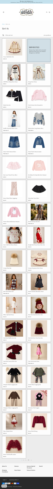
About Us (4, 466)
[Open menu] (3, 12)
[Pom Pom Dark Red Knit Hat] (39, 305)
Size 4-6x (8, 24)
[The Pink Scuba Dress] (39, 351)
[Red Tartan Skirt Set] (14, 282)
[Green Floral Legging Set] (39, 375)
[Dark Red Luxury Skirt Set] (14, 351)
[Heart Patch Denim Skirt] (14, 142)
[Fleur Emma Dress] (14, 421)
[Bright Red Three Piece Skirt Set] (39, 235)
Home (3, 24)
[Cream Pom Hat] (14, 258)
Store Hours (17, 470)
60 (28, 460)
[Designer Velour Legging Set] (14, 398)
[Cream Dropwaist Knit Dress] (39, 258)
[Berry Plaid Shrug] (39, 421)
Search (41, 466)
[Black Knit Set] (14, 95)
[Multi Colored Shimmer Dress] (39, 282)
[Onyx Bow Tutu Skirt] (39, 188)
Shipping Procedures (5, 471)
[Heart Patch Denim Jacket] (39, 142)
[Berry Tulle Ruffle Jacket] (14, 445)
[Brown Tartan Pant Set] (39, 212)
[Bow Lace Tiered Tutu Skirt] (14, 165)
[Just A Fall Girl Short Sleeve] (14, 235)
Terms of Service (31, 470)
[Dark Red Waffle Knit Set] (14, 328)
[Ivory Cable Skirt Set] (14, 47)
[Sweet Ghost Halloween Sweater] (14, 212)
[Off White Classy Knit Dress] (14, 72)
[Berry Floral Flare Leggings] (14, 188)
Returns (16, 466)
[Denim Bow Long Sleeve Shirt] (39, 119)
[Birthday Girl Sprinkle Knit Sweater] (39, 165)
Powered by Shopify (17, 486)
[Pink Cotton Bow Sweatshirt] (39, 95)
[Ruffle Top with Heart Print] (14, 119)
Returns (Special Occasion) (31, 467)
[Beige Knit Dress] (39, 72)
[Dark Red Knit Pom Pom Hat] (39, 328)
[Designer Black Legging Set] (14, 375)
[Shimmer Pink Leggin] (39, 398)
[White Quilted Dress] (14, 305)
